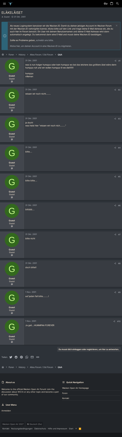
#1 (119, 61)
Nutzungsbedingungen (22, 428)
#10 (119, 321)
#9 (119, 292)
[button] (4, 3)
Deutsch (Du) (35, 424)
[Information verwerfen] (116, 25)
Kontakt (65, 398)
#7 (119, 234)
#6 (119, 205)
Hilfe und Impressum (57, 428)
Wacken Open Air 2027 (13, 424)
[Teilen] (115, 60)
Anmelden (6, 410)
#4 (119, 148)
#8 (119, 263)
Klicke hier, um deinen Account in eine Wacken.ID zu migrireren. (41, 46)
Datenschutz (40, 428)
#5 (119, 176)
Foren (65, 393)
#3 (119, 118)
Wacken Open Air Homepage (75, 388)
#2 (119, 90)
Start (71, 428)
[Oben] (76, 428)
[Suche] (118, 4)
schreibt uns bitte (44, 40)
